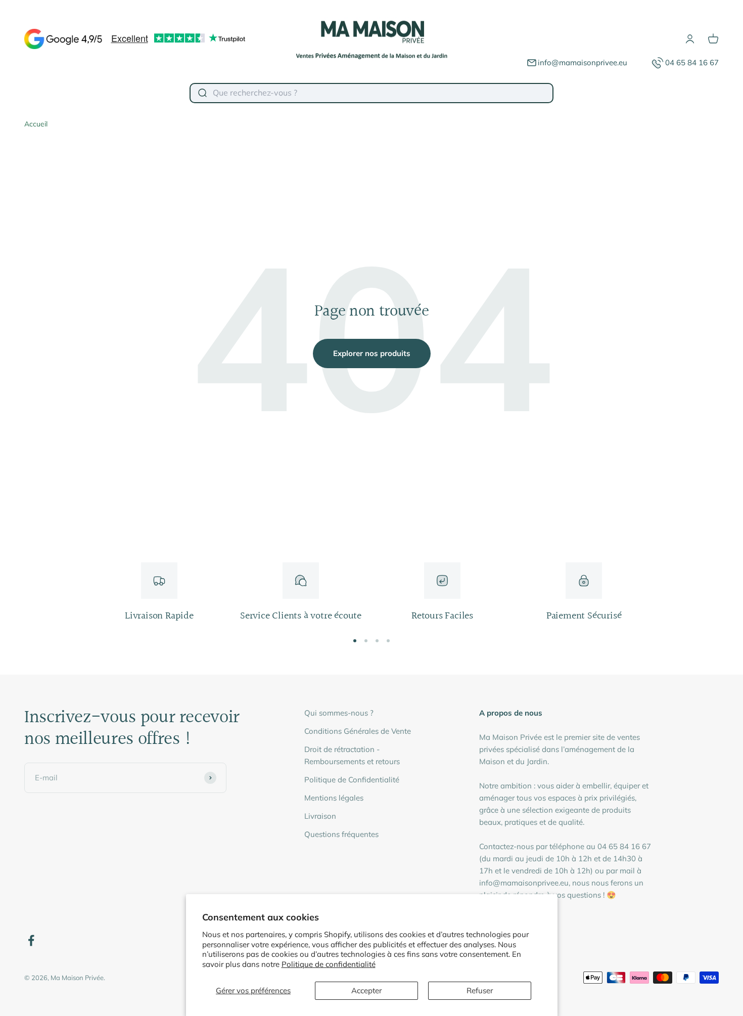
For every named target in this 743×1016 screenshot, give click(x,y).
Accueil (36, 123)
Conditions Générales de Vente (357, 731)
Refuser (480, 990)
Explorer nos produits (371, 353)
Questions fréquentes (341, 834)
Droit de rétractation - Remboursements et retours (352, 755)
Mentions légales (333, 798)
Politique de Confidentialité (351, 779)
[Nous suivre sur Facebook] (31, 940)
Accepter (366, 990)
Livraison (320, 816)
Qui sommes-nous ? (339, 713)
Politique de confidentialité (329, 964)
